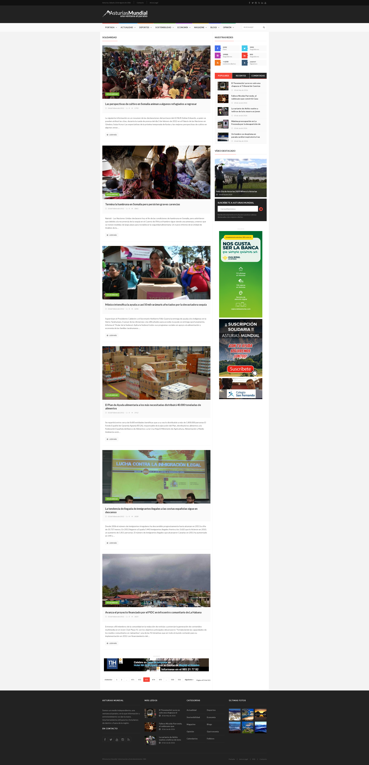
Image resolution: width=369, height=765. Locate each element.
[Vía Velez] (235, 727)
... (126, 680)
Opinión (227, 27)
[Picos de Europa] (261, 727)
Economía (182, 27)
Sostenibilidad (163, 27)
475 (160, 680)
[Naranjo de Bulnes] (235, 714)
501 (179, 680)
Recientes (241, 76)
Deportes (144, 27)
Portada (109, 27)
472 (139, 680)
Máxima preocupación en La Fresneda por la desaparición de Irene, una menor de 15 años (245, 124)
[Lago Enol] (261, 714)
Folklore (210, 738)
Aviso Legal (154, 3)
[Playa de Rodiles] (248, 714)
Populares (223, 76)
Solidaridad (112, 94)
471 (132, 680)
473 (146, 680)
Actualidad (127, 27)
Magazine (199, 27)
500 (172, 680)
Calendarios (192, 738)
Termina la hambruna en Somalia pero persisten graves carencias (142, 204)
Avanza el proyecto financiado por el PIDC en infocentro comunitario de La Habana (153, 612)
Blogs (213, 27)
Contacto (140, 3)
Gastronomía (213, 731)
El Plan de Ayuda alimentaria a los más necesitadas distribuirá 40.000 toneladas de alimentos (153, 406)
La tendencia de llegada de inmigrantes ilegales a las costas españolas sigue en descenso (151, 510)
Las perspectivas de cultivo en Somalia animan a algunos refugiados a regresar (151, 104)
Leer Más (113, 135)
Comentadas (258, 76)
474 (153, 680)
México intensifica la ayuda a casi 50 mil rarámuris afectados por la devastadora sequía (156, 304)
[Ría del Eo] (248, 727)
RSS (253, 759)
